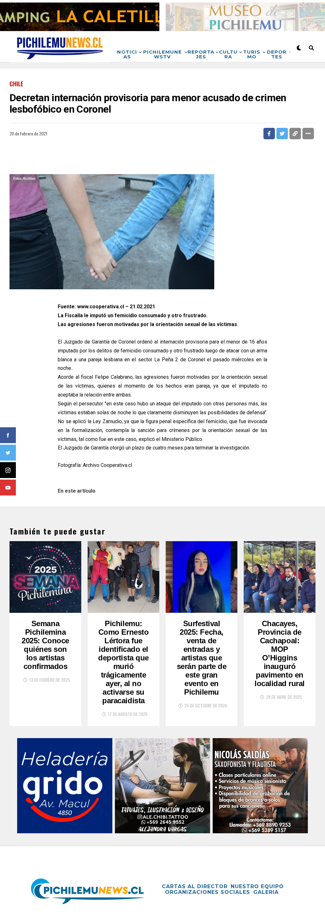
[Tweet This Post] (282, 133)
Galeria (266, 892)
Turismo (251, 54)
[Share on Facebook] (269, 133)
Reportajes (201, 54)
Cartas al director (195, 886)
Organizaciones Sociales (207, 892)
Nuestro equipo (257, 886)
